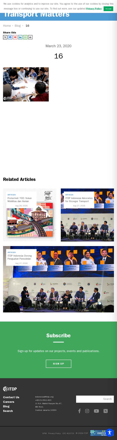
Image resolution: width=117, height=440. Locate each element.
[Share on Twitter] (5, 37)
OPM (44, 433)
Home (7, 25)
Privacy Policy (54, 433)
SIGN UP (58, 363)
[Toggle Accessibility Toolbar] (109, 432)
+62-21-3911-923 (43, 400)
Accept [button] (108, 9)
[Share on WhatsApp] (25, 37)
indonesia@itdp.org (44, 396)
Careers (8, 402)
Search (8, 411)
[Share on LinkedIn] (20, 37)
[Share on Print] (30, 37)
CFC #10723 (68, 433)
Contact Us (11, 397)
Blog (18, 25)
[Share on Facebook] (10, 37)
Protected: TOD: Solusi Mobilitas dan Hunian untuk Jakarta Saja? (20, 201)
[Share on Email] (15, 37)
